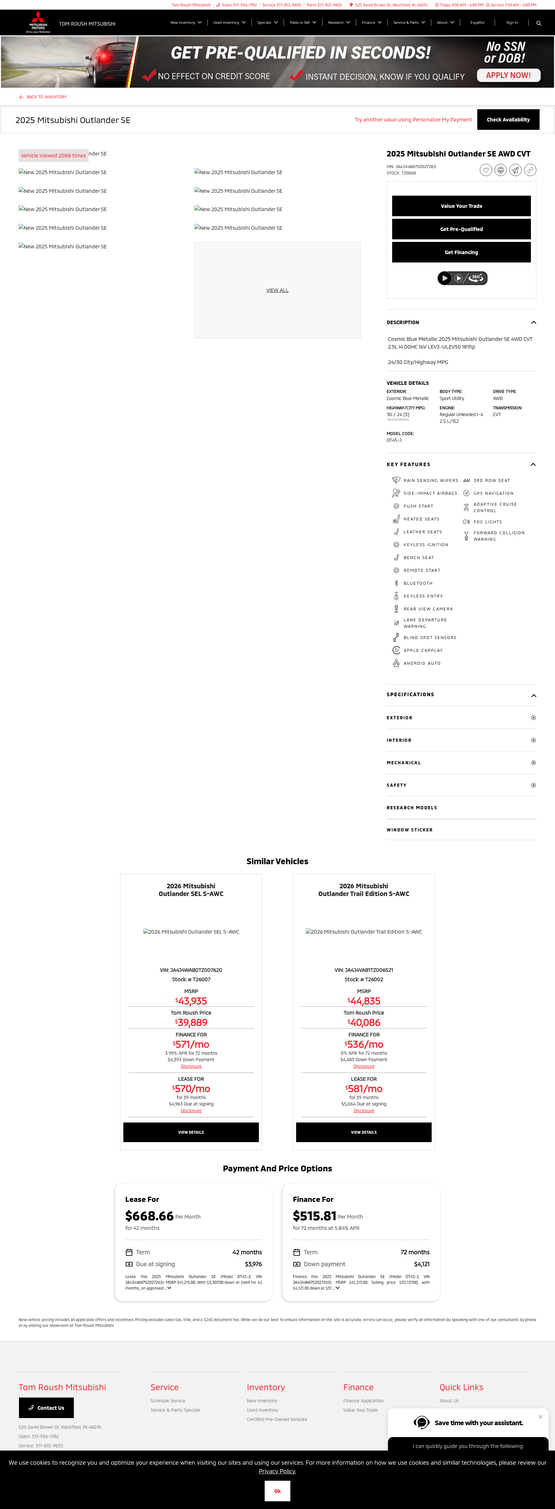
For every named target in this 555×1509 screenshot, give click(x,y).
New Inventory (262, 1400)
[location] (351, 5)
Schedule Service (168, 1400)
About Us (449, 1400)
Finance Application (363, 1400)
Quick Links (461, 1387)
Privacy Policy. (277, 1471)
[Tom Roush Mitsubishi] (74, 22)
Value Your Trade (360, 1410)
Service (165, 1387)
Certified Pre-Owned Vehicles (277, 1419)
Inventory (266, 1387)
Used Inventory (262, 1410)
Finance (358, 1387)
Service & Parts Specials (175, 1410)
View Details (191, 1132)
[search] (538, 23)
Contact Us (50, 1408)
